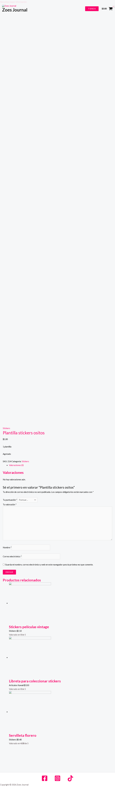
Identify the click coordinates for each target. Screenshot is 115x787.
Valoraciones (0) (16, 465)
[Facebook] (45, 778)
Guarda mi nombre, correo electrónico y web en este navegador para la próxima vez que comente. (49, 564)
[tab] (60, 465)
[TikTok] (70, 778)
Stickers (6, 428)
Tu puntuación (10, 500)
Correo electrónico (12, 556)
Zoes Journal (14, 9)
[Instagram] (57, 778)
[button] (57, 2)
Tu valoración (10, 504)
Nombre (7, 547)
